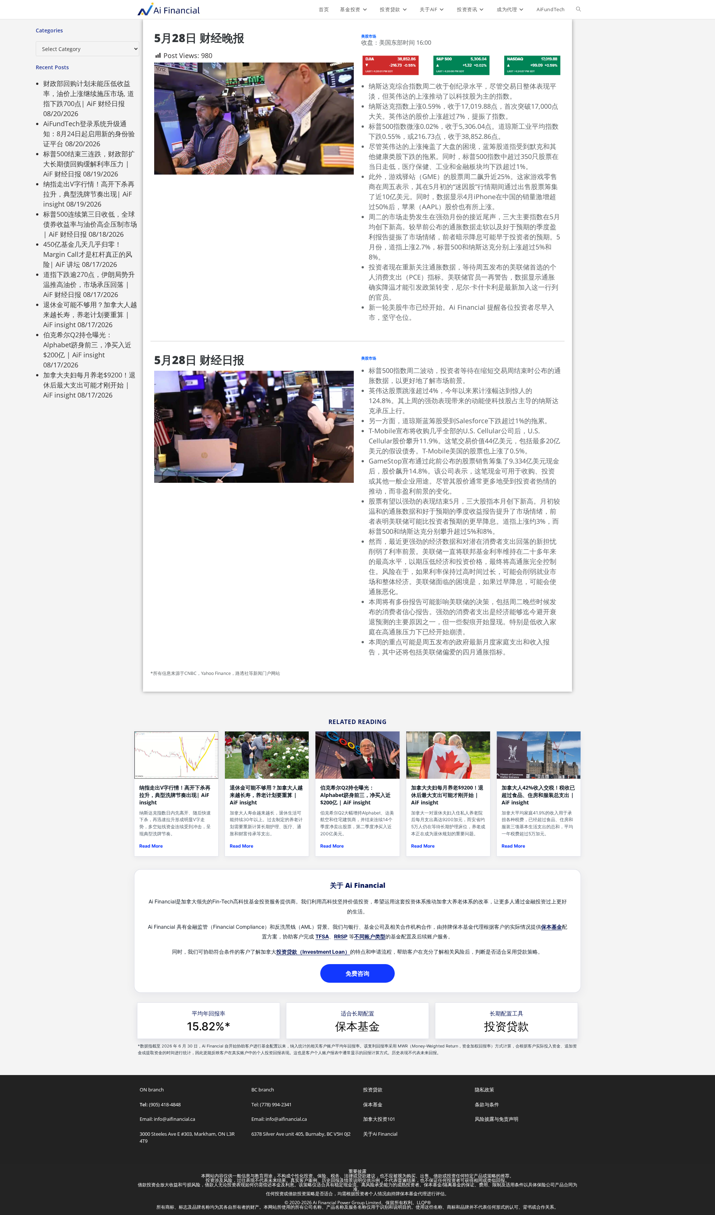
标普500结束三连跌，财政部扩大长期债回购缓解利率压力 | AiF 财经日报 (89, 163)
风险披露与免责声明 (496, 1119)
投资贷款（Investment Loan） (313, 951)
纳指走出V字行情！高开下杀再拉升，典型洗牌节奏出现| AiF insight (88, 193)
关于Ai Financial (380, 1134)
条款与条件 (487, 1104)
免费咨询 (357, 973)
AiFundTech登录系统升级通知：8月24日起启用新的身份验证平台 (89, 133)
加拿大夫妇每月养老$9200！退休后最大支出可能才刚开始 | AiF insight (89, 384)
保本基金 (551, 927)
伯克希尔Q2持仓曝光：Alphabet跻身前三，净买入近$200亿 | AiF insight (87, 344)
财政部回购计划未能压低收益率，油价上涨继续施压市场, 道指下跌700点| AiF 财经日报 (88, 93)
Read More (151, 846)
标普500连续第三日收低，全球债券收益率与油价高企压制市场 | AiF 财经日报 (90, 224)
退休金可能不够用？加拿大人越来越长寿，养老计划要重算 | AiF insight (90, 314)
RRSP (340, 936)
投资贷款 (506, 1026)
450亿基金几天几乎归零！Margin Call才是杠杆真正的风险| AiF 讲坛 (87, 254)
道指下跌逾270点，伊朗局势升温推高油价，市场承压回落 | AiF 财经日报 (89, 284)
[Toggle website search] (579, 9)
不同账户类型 (369, 936)
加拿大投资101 (379, 1119)
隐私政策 (484, 1089)
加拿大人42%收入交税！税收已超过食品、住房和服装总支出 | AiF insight (538, 795)
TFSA (322, 936)
